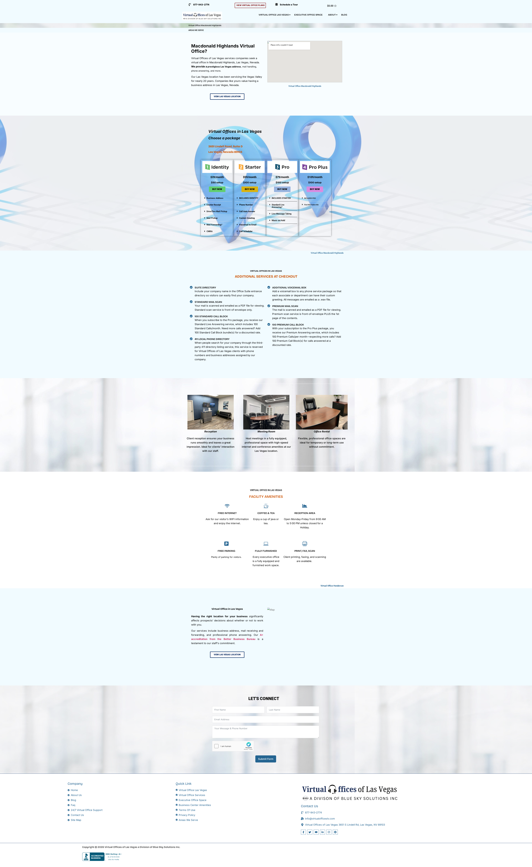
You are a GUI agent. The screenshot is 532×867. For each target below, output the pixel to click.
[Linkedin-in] (322, 832)
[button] (217, 198)
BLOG (344, 14)
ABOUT (332, 14)
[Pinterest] (335, 832)
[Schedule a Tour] (276, 4)
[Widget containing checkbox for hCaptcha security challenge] (233, 746)
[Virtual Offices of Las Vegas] (202, 16)
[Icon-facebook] (303, 832)
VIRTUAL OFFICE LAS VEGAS (274, 14)
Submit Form (265, 758)
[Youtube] (316, 832)
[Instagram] (328, 832)
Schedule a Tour (289, 4)
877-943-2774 (201, 4)
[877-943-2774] (189, 4)
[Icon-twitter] (309, 832)
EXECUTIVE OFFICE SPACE (308, 14)
